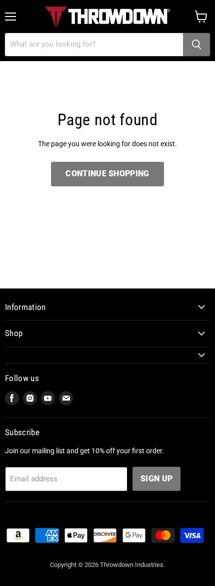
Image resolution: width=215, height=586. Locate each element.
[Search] (196, 44)
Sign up (156, 478)
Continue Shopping (107, 173)
